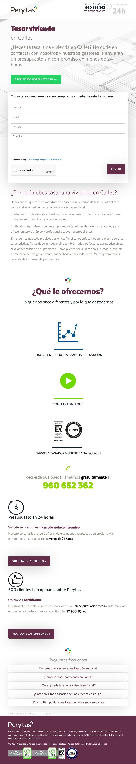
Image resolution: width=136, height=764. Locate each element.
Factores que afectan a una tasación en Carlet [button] (68, 668)
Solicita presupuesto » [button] (29, 561)
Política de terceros (76, 744)
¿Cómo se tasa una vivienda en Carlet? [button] (68, 677)
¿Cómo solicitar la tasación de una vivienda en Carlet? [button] (68, 694)
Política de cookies (57, 744)
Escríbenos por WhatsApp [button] (34, 79)
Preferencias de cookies (96, 744)
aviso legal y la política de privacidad (46, 159)
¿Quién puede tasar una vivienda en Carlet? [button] (68, 685)
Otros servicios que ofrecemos (40, 714)
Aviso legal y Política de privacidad (32, 744)
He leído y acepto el (37, 159)
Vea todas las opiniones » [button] (31, 633)
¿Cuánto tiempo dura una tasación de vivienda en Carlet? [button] (68, 702)
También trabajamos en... (18, 714)
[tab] (68, 668)
